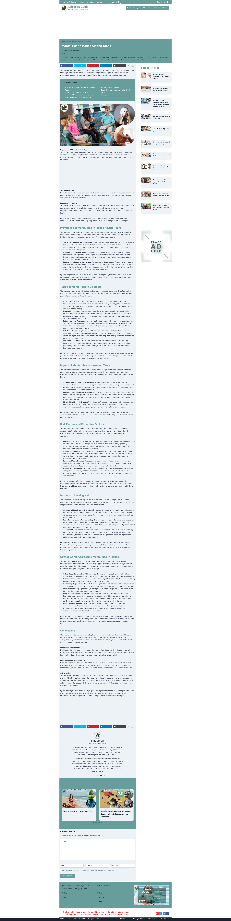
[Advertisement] (115, 25)
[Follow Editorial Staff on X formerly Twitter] (94, 775)
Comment (65, 841)
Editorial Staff (97, 741)
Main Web (115, 2)
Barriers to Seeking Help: (110, 87)
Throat (64, 901)
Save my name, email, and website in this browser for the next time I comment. (88, 871)
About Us (151, 919)
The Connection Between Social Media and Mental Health (161, 130)
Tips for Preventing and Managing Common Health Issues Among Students (116, 814)
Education (81, 2)
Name (64, 866)
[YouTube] (157, 913)
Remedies (90, 2)
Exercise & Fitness (69, 2)
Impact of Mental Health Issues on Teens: (80, 95)
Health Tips (156, 8)
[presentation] (79, 798)
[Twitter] (160, 913)
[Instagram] (164, 913)
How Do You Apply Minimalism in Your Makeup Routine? (161, 76)
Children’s (146, 8)
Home (129, 8)
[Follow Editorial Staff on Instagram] (97, 775)
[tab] (93, 822)
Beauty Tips (137, 8)
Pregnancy (99, 2)
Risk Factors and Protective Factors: (78, 97)
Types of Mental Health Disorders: (77, 92)
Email (89, 866)
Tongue (64, 897)
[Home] (62, 41)
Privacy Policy (138, 919)
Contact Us (165, 919)
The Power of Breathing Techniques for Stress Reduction (160, 168)
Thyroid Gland (102, 897)
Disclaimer (123, 919)
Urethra (64, 893)
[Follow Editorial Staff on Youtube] (101, 775)
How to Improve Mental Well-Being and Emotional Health (161, 207)
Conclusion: (105, 95)
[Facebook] (167, 913)
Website (115, 866)
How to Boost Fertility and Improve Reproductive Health (161, 181)
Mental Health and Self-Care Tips (77, 811)
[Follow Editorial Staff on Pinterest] (104, 775)
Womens (165, 8)
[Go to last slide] (64, 805)
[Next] (130, 805)
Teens (63, 53)
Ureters (99, 893)
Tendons (100, 901)
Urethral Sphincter (103, 886)
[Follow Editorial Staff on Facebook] (90, 775)
